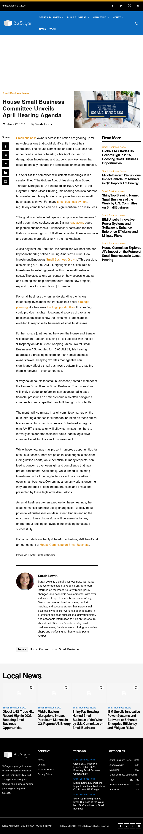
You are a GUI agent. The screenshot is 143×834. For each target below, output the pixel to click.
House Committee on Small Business (64, 544)
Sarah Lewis (43, 124)
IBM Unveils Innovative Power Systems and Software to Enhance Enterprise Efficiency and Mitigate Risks (120, 227)
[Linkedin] (121, 5)
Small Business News (16, 93)
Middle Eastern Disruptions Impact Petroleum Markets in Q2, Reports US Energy (121, 179)
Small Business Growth (61, 259)
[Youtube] (138, 5)
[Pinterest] (5, 163)
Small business (26, 138)
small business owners (72, 201)
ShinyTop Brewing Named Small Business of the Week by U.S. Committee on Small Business (120, 201)
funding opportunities (61, 307)
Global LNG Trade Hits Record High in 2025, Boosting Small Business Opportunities (120, 157)
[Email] (5, 181)
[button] (136, 23)
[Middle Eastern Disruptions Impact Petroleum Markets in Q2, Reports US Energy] (54, 693)
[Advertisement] (71, 63)
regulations (76, 222)
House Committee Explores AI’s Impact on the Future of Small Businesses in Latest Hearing (121, 253)
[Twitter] (129, 5)
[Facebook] (112, 5)
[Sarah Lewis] (25, 605)
